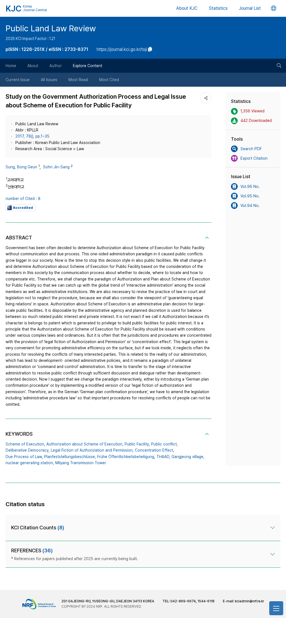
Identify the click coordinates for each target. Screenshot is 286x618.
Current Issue (18, 79)
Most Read (78, 79)
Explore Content (87, 65)
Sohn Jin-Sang (56, 167)
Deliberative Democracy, (28, 450)
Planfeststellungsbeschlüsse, (70, 456)
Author (55, 65)
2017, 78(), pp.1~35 (32, 136)
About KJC (186, 8)
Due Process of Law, (24, 456)
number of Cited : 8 (23, 198)
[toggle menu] (276, 608)
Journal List (250, 8)
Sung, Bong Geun (21, 167)
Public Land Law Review (51, 28)
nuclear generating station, (30, 463)
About (32, 65)
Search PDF (251, 149)
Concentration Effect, (154, 450)
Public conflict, (164, 444)
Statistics (218, 8)
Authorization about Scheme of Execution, (84, 444)
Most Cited (109, 79)
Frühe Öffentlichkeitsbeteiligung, (126, 456)
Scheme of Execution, (25, 444)
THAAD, (163, 456)
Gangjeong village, (187, 456)
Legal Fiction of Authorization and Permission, (92, 450)
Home (11, 65)
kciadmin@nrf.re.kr (249, 601)
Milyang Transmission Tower (80, 463)
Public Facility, (137, 444)
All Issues (49, 79)
